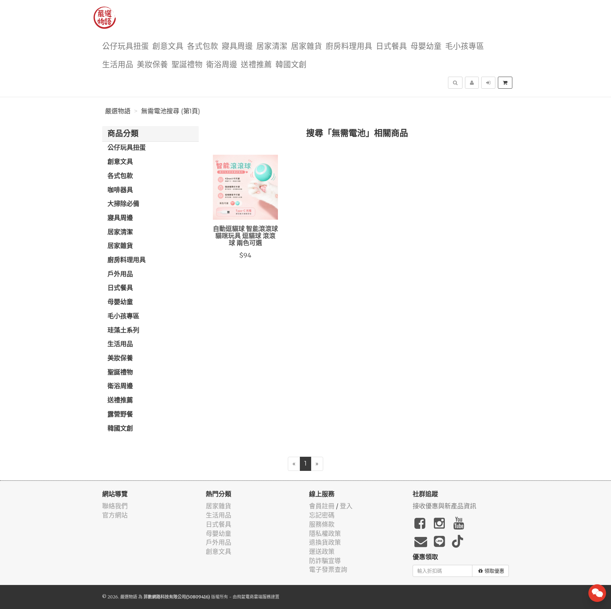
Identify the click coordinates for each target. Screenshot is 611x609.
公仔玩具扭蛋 (125, 46)
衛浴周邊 (221, 65)
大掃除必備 (123, 204)
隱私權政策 (325, 534)
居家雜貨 (306, 46)
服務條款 (321, 524)
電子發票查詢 (328, 570)
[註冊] (472, 83)
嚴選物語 (117, 111)
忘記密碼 (321, 515)
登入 (346, 506)
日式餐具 (391, 46)
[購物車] (505, 83)
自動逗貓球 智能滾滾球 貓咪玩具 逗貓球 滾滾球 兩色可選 (245, 236)
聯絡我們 (115, 506)
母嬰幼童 (426, 46)
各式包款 (202, 46)
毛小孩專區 (464, 46)
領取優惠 (494, 571)
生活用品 (117, 65)
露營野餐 (120, 415)
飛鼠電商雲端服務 (254, 596)
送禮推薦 (256, 65)
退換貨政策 (325, 542)
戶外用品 (120, 274)
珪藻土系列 (123, 330)
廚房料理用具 (349, 46)
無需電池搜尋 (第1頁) (170, 111)
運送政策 (321, 552)
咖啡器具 (120, 190)
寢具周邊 (237, 46)
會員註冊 (321, 506)
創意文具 (168, 46)
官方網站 (115, 515)
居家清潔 (271, 46)
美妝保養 (152, 65)
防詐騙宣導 (325, 561)
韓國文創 (291, 65)
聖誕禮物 (187, 65)
